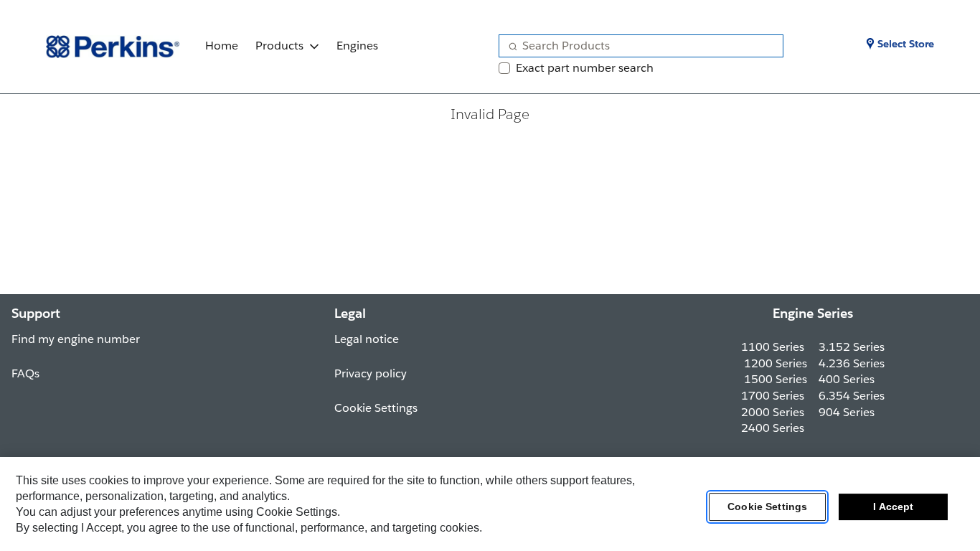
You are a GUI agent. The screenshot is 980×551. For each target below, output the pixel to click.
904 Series (847, 412)
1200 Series (775, 363)
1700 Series (772, 395)
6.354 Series (852, 395)
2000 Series (772, 412)
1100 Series (772, 346)
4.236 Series (852, 363)
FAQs (25, 373)
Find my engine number (75, 339)
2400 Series (772, 427)
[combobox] (635, 46)
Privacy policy (370, 373)
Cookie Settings (767, 507)
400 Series (847, 379)
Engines (357, 45)
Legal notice (366, 339)
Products (279, 45)
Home (221, 45)
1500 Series (775, 379)
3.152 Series (852, 346)
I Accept (893, 507)
